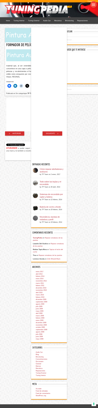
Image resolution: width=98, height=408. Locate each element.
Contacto (91, 1)
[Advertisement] (81, 68)
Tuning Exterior (34, 21)
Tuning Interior (19, 21)
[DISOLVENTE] (15, 108)
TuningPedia (37, 388)
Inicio (8, 21)
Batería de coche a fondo (50, 357)
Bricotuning (69, 21)
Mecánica (58, 21)
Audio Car (47, 21)
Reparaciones (82, 21)
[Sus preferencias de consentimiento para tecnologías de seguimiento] (94, 404)
